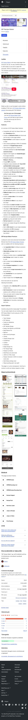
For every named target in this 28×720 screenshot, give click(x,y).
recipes (20, 603)
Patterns (17, 672)
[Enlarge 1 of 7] (11, 376)
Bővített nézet (5, 607)
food (21, 600)
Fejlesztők (3, 681)
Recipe (24, 600)
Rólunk (3, 664)
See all (25, 630)
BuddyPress (5, 695)
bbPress (4, 693)
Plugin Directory (5, 6)
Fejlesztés (5, 51)
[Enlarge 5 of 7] (24, 399)
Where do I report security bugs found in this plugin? (8, 545)
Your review (4, 630)
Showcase (17, 664)
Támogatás (5, 54)
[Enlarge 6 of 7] (24, 408)
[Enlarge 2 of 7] (11, 431)
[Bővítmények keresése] (15, 15)
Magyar (6, 701)
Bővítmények (18, 669)
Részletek (5, 40)
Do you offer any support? (8, 540)
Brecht (7, 31)
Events (16, 678)
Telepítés (5, 47)
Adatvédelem (4, 672)
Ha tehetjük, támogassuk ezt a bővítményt (12, 656)
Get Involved (18, 676)
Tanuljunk (3, 676)
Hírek (2, 667)
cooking (17, 600)
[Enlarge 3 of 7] (24, 376)
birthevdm (6, 566)
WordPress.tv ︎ (5, 683)
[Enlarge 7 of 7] (24, 415)
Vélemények (6, 44)
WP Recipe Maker (5, 62)
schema (24, 603)
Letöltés (4, 35)
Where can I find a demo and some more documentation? (8, 530)
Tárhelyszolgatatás (6, 669)
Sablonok (17, 667)
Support (3, 678)
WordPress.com (6, 688)
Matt (3, 690)
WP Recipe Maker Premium (17, 242)
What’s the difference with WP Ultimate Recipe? (7, 536)
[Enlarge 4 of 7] (24, 386)
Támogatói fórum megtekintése (9, 644)
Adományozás (19, 681)
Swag (17, 683)
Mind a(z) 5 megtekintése (21, 597)
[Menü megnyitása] (26, 2)
